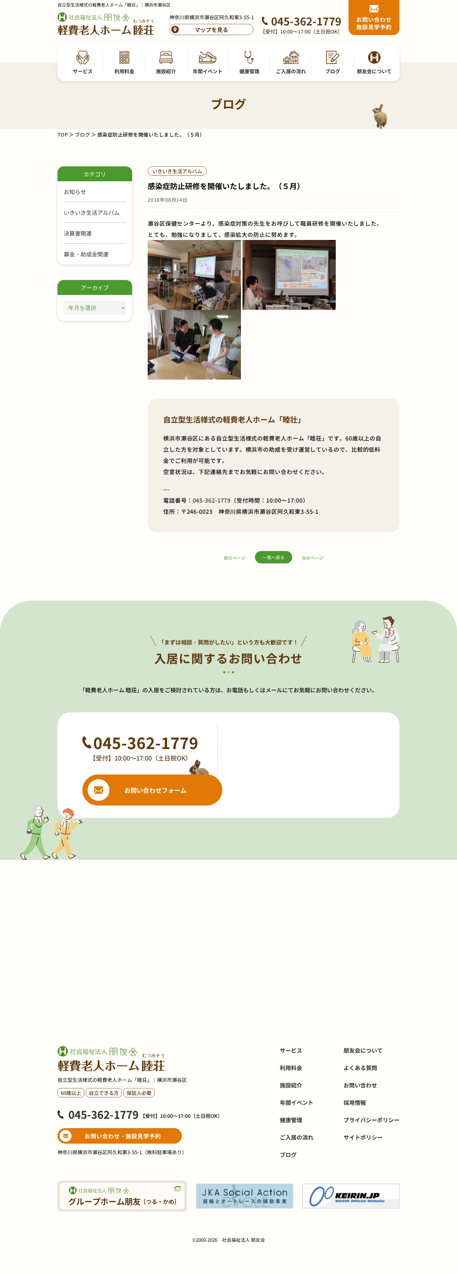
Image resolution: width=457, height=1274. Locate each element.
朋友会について (363, 1050)
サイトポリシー (363, 1137)
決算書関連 (78, 233)
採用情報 (355, 1102)
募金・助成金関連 (86, 254)
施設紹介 (291, 1085)
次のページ (312, 558)
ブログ (82, 134)
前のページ (235, 558)
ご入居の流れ (296, 1137)
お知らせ (75, 191)
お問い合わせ (360, 1085)
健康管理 (291, 1120)
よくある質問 (360, 1068)
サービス (291, 1050)
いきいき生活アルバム (92, 212)
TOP (63, 134)
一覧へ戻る (273, 557)
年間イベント (296, 1102)
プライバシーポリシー (371, 1120)
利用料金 (291, 1068)
